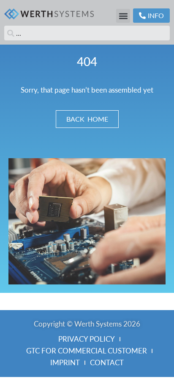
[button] (123, 16)
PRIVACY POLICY (86, 339)
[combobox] (87, 33)
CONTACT (107, 362)
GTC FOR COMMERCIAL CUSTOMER (86, 350)
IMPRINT (65, 362)
